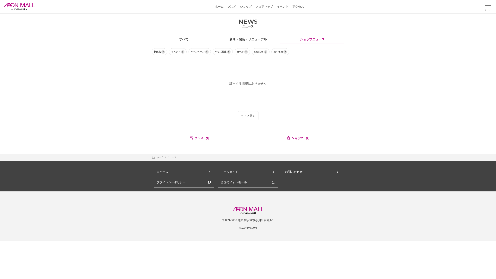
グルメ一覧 (202, 138)
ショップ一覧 (300, 138)
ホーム (160, 157)
